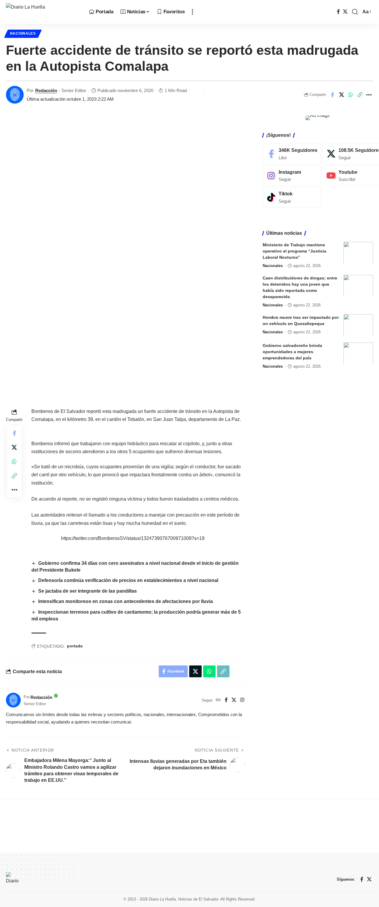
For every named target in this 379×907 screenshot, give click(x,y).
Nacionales (23, 33)
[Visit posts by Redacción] (15, 95)
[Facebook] (338, 12)
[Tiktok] (292, 197)
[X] (345, 12)
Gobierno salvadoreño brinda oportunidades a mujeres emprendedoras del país (292, 351)
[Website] (218, 700)
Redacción (46, 90)
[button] (192, 12)
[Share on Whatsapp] (350, 94)
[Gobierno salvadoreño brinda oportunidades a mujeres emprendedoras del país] (358, 353)
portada (75, 646)
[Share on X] (341, 94)
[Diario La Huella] (43, 12)
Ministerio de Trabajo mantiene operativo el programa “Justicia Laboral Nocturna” (294, 250)
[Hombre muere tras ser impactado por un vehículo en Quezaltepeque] (358, 325)
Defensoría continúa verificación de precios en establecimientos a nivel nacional (128, 580)
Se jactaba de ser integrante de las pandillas (87, 591)
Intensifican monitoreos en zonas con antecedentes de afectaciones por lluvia (125, 601)
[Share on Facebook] (332, 94)
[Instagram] (242, 700)
